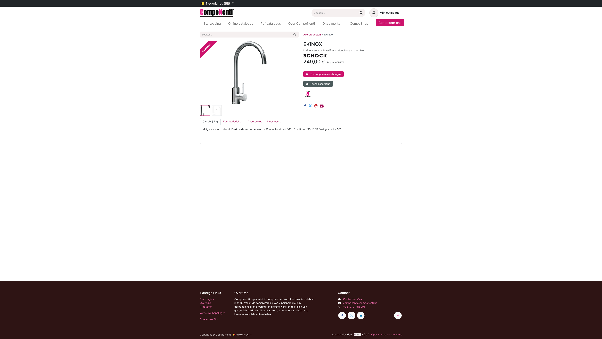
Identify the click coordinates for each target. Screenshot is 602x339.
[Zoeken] (361, 13)
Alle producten (312, 34)
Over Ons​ (205, 302)
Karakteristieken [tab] (232, 121)
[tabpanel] (301, 133)
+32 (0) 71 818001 (354, 306)
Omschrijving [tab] (210, 121)
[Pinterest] (316, 106)
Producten (206, 306)
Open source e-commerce (386, 334)
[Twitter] (310, 106)
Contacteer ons (389, 23)
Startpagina (207, 299)
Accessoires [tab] (255, 121)
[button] (207, 73)
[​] (342, 315)
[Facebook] (305, 106)
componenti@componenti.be (360, 302)
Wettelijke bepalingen (212, 313)
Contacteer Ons (209, 319)
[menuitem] (212, 23)
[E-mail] (322, 106)
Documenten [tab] (274, 121)
